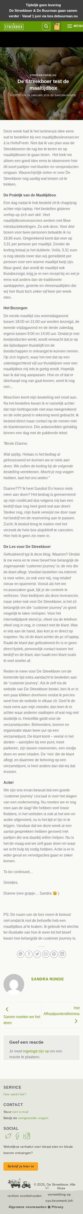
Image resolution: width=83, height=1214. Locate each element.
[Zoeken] (46, 26)
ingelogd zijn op (36, 1051)
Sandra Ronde (65, 95)
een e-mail (20, 1112)
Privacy (57, 1207)
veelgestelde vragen (33, 1118)
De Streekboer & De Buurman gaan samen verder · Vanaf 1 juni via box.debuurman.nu (43, 10)
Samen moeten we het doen (21, 1020)
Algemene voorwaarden (28, 1207)
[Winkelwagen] (58, 26)
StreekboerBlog (43, 75)
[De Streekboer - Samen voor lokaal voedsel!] (13, 26)
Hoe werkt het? (14, 1094)
